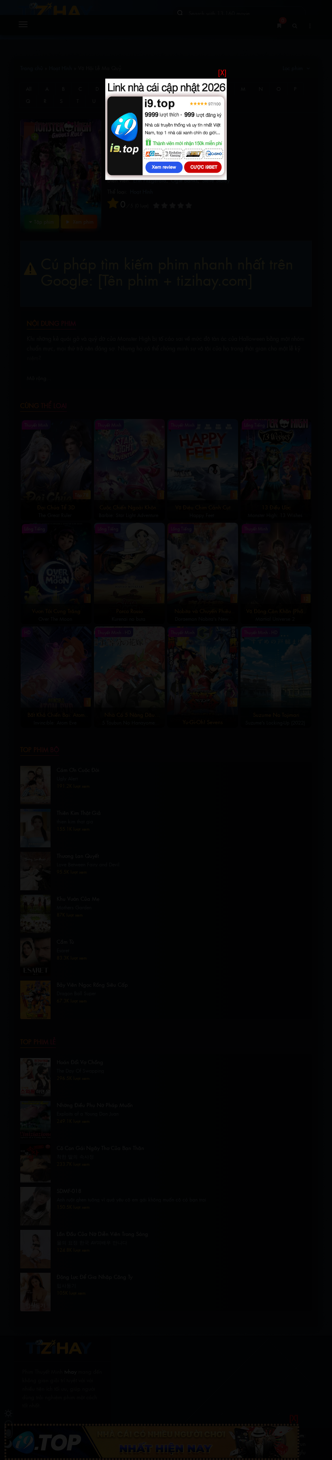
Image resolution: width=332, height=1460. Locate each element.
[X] (222, 72)
